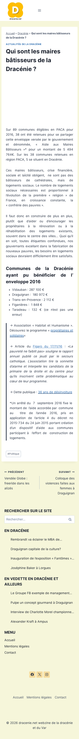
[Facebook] (32, 674)
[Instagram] (47, 674)
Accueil (10, 33)
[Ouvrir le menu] (39, 10)
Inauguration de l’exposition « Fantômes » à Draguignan (42, 559)
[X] (39, 674)
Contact (10, 652)
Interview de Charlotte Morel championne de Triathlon (41, 612)
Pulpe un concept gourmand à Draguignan (42, 602)
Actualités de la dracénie (24, 44)
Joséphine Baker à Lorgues (31, 568)
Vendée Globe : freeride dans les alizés (16, 480)
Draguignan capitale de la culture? (36, 549)
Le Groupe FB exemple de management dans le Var (40, 593)
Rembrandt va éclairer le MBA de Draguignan (35, 540)
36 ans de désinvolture (55, 392)
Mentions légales (16, 646)
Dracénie (23, 33)
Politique (13, 453)
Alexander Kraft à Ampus (29, 621)
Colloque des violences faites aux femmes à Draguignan (60, 482)
